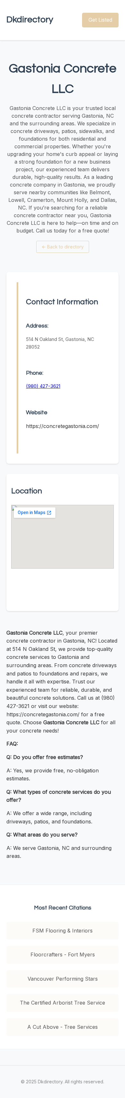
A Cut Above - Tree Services (62, 1027)
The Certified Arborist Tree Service (62, 1002)
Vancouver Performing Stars (63, 979)
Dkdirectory (29, 19)
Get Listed (100, 20)
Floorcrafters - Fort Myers (62, 954)
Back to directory (63, 246)
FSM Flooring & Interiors (62, 930)
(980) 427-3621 (43, 386)
